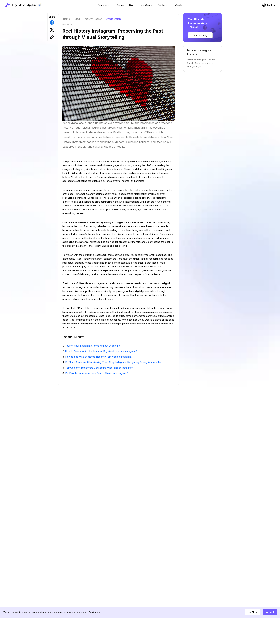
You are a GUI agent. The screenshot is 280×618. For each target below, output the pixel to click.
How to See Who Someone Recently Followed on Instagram (98, 356)
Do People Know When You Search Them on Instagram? (96, 373)
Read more (94, 612)
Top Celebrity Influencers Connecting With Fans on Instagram (99, 367)
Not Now (252, 612)
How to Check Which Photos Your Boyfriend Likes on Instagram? (101, 351)
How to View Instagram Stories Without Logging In (92, 345)
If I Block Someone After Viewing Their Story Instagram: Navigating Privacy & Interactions (114, 362)
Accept (270, 612)
